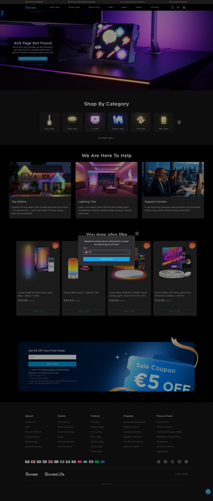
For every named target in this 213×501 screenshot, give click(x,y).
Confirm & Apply (106, 259)
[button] (106, 252)
